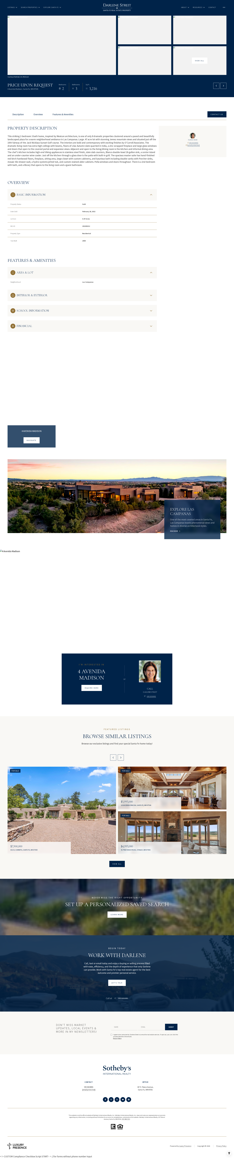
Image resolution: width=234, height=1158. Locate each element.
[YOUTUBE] (122, 1099)
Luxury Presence (185, 1146)
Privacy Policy (117, 1038)
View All (199, 60)
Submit (171, 1027)
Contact (212, 7)
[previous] (113, 757)
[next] (121, 757)
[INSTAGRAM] (111, 1099)
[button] (216, 114)
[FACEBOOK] (105, 1099)
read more (174, 531)
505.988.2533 (126, 1119)
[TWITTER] (117, 1099)
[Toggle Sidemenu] (224, 7)
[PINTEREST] (128, 1099)
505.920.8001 (193, 143)
